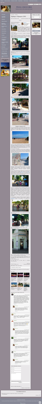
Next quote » (37, 395)
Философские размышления (4, 53)
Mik (14, 293)
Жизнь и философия (24, 7)
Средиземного (13, 198)
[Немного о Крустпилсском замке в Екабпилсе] (14, 284)
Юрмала (21, 265)
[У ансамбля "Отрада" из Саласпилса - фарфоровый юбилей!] (26, 284)
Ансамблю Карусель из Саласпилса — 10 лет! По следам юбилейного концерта (26, 279)
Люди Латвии (4, 21)
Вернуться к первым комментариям (16, 386)
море (18, 265)
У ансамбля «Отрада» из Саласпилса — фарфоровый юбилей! (26, 289)
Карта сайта (2, 2)
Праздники (4, 44)
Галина (15, 351)
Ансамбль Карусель (3, 17)
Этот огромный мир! (5, 56)
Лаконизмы (4, 33)
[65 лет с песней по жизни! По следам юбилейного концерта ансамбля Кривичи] (14, 275)
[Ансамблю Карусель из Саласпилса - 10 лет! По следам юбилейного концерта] (26, 275)
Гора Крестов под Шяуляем (25, 18)
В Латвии (19, 267)
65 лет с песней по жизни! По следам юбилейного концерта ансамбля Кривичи (13, 279)
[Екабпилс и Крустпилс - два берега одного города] (20, 284)
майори (16, 265)
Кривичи (3, 19)
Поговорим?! (4, 37)
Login (40, 4)
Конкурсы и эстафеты (4, 39)
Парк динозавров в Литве (15, 18)
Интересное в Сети (4, 26)
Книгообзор (4, 31)
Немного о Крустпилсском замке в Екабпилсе (14, 288)
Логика (3, 35)
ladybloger (15, 320)
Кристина (25, 22)
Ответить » (16, 311)
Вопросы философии (4, 24)
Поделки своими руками (5, 42)
